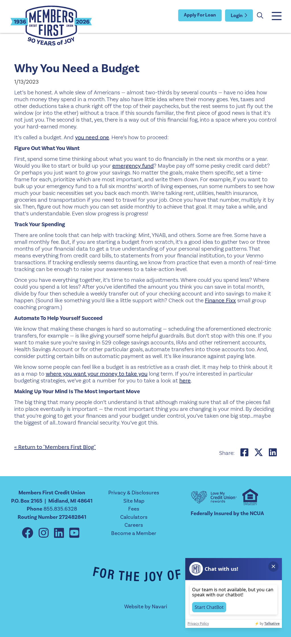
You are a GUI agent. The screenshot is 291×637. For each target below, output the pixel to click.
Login (237, 16)
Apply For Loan (200, 15)
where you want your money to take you (96, 374)
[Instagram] (45, 533)
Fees (133, 508)
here (185, 380)
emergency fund (133, 166)
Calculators (133, 517)
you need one (92, 137)
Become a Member (133, 533)
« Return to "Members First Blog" (55, 447)
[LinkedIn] (60, 533)
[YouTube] (74, 533)
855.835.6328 (60, 508)
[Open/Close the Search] (260, 15)
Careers (133, 525)
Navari (159, 606)
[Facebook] (29, 533)
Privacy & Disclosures (133, 492)
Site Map (133, 500)
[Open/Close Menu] (276, 16)
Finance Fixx (220, 300)
